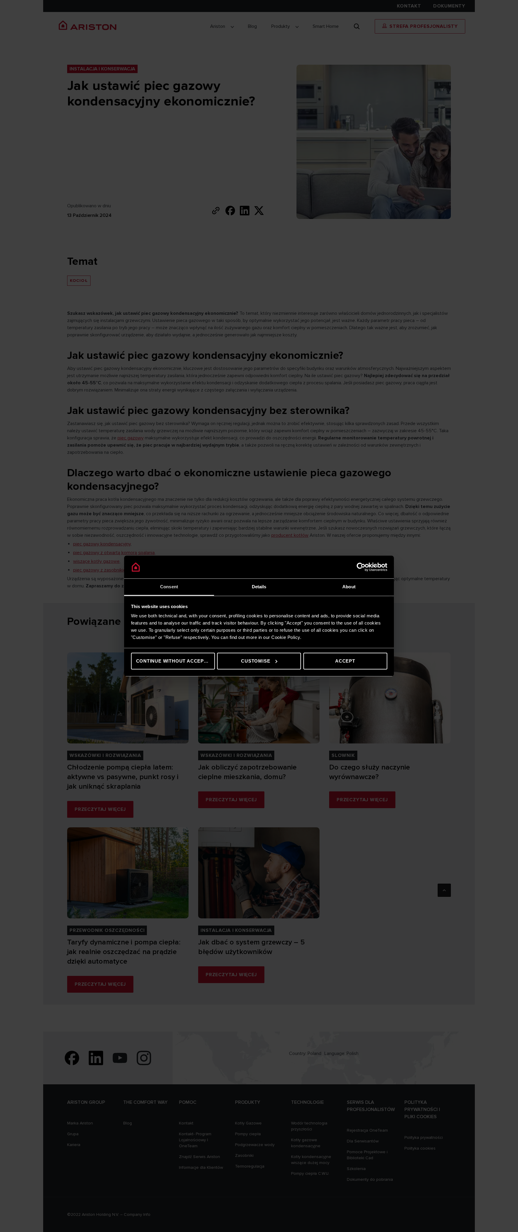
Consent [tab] (169, 586)
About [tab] (349, 586)
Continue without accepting (175, 660)
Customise (255, 660)
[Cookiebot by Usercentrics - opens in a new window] (361, 567)
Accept (345, 660)
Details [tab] (259, 586)
